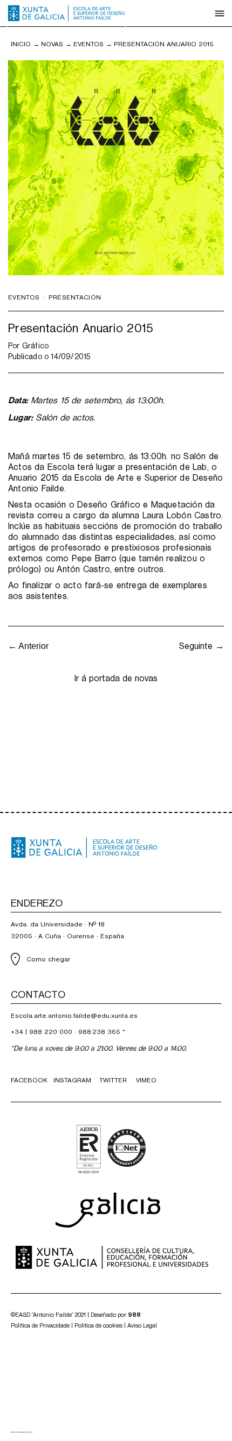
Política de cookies (98, 1325)
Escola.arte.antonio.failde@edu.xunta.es (74, 1015)
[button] (219, 13)
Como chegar (48, 959)
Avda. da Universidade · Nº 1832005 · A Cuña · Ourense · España (67, 930)
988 (134, 1314)
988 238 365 (99, 1032)
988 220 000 (50, 1032)
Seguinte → (201, 646)
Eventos (88, 44)
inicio (21, 44)
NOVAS (52, 44)
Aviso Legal (142, 1325)
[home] (66, 13)
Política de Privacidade (40, 1325)
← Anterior (28, 646)
